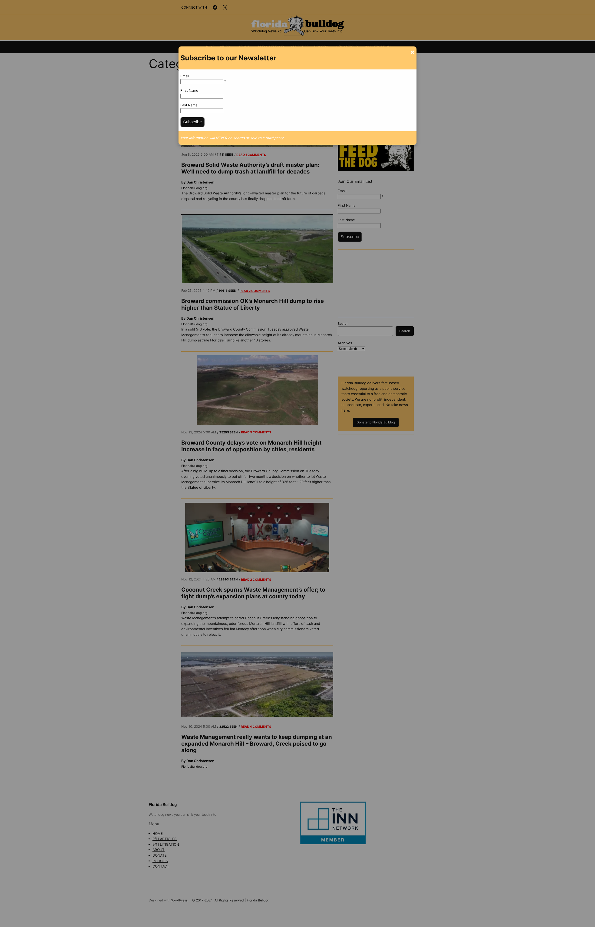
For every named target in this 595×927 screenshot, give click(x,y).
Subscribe (192, 122)
